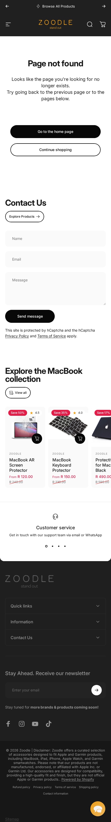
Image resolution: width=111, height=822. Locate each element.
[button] (97, 808)
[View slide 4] (65, 546)
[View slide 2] (52, 546)
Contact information (55, 793)
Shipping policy (89, 787)
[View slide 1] (46, 546)
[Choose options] (37, 438)
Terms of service (65, 787)
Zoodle (15, 453)
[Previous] (7, 6)
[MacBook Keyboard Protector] (68, 427)
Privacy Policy (17, 336)
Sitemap (12, 819)
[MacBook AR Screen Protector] (25, 427)
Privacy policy (42, 787)
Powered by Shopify (77, 779)
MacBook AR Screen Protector (21, 465)
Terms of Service (51, 336)
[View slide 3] (59, 546)
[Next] (103, 6)
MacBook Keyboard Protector (61, 465)
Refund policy (21, 787)
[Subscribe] (96, 690)
